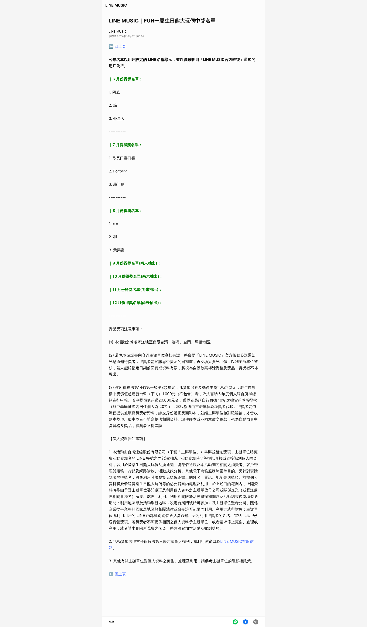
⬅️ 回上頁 (117, 46)
